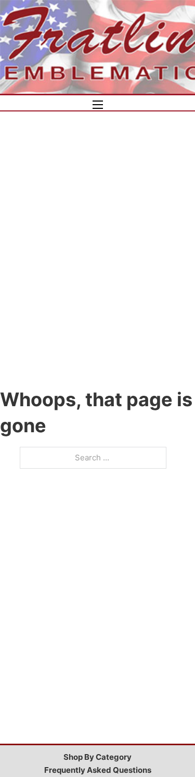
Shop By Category (97, 757)
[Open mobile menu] (98, 105)
